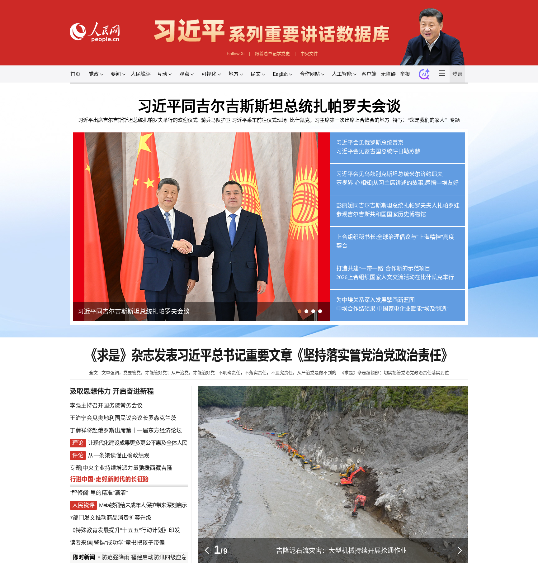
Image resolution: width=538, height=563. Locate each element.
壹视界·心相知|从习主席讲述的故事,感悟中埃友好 (397, 183)
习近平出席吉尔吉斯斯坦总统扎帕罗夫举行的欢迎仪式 (138, 120)
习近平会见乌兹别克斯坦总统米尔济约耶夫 (389, 174)
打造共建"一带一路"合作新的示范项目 (383, 268)
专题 (455, 120)
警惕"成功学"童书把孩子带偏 (129, 543)
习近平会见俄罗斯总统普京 (370, 143)
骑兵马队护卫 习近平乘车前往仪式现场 (244, 120)
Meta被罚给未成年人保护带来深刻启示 (143, 505)
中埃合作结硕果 (355, 309)
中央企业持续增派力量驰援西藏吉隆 (127, 468)
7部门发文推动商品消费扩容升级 (110, 518)
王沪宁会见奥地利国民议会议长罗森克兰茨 (123, 418)
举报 (405, 74)
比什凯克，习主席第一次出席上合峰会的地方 (339, 120)
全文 (93, 372)
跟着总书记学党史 (272, 53)
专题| (76, 468)
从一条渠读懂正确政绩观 (118, 455)
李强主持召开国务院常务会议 (106, 406)
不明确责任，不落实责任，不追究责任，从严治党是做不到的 (277, 372)
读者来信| (82, 543)
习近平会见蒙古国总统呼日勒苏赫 (378, 151)
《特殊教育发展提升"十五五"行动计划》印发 (125, 530)
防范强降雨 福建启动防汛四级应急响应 (135, 557)
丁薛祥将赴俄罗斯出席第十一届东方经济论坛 (126, 430)
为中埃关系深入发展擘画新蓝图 (375, 300)
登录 (457, 74)
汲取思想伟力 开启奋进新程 (112, 391)
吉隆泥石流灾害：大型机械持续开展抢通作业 (341, 550)
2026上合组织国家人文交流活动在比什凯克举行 (395, 277)
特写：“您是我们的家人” (420, 120)
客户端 (368, 74)
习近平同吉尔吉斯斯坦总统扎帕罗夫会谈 (269, 106)
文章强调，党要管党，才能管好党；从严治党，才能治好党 (158, 372)
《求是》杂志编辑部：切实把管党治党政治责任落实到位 (394, 372)
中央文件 (309, 53)
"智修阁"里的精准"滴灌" (99, 493)
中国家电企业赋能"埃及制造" (413, 309)
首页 (75, 74)
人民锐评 (141, 74)
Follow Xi (235, 53)
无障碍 (388, 74)
